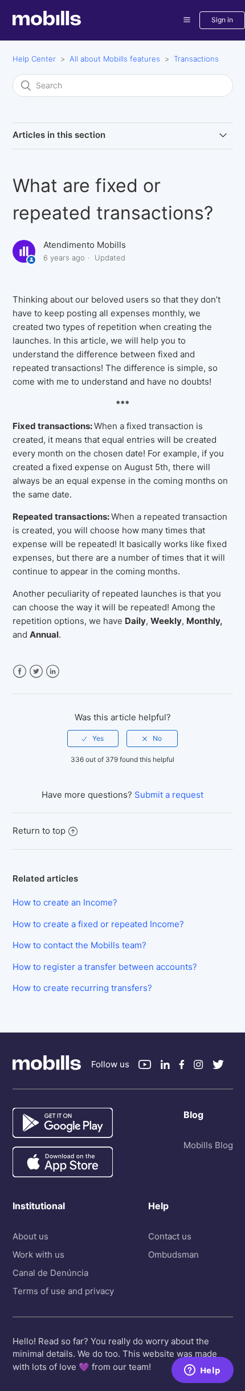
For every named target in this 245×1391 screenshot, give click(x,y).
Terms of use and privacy (63, 1291)
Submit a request (168, 794)
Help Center (34, 58)
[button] (186, 19)
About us (30, 1236)
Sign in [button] (222, 19)
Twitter (36, 671)
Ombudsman (173, 1254)
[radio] (93, 738)
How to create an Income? (65, 902)
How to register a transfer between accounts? (105, 966)
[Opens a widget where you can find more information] (202, 1371)
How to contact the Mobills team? (79, 945)
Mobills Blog (208, 1145)
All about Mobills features (115, 58)
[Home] (65, 22)
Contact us (169, 1236)
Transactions (196, 58)
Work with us (38, 1254)
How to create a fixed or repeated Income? (98, 924)
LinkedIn (53, 671)
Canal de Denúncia (50, 1272)
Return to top (39, 830)
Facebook (20, 671)
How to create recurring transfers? (82, 987)
